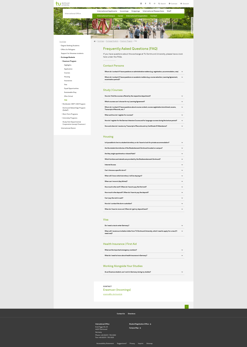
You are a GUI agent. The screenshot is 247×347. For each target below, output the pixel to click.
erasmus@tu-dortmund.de (112, 294)
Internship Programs (70, 118)
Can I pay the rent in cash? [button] (114, 198)
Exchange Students (68, 57)
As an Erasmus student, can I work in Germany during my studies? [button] (128, 272)
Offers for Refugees (68, 49)
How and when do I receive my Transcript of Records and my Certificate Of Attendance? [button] (136, 126)
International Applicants (107, 11)
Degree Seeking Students (70, 46)
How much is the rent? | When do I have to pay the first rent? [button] (126, 187)
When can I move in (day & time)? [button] (116, 181)
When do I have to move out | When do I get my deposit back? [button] (126, 209)
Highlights (67, 65)
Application (68, 69)
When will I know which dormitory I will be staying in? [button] (123, 176)
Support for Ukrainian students (72, 53)
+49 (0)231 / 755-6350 (108, 335)
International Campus (106, 16)
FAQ (65, 100)
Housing (67, 77)
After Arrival (68, 96)
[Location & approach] (145, 3)
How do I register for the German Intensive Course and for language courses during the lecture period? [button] (141, 120)
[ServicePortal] (150, 3)
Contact (153, 16)
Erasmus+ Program (69, 61)
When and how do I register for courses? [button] (119, 115)
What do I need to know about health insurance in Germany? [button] (126, 255)
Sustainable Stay (70, 92)
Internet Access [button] (110, 165)
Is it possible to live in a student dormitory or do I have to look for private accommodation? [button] (137, 142)
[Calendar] (141, 3)
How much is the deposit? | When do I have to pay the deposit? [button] (127, 192)
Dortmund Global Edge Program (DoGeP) (74, 109)
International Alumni (68, 128)
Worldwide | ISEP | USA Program (74, 104)
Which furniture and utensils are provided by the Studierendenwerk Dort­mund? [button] (133, 159)
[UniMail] (154, 3)
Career (120, 16)
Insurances (68, 81)
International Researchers (153, 11)
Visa (65, 84)
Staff (169, 11)
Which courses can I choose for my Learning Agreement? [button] (125, 101)
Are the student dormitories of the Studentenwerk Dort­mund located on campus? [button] (133, 148)
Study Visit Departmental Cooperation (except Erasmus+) (74, 123)
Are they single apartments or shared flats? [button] (120, 154)
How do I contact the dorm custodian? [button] (118, 203)
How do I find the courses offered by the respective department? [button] (128, 96)
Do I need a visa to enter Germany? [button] (117, 225)
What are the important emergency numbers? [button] (121, 250)
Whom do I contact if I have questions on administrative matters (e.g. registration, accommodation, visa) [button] (141, 71)
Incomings (124, 11)
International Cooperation (137, 16)
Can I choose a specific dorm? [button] (115, 170)
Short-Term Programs (70, 114)
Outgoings (135, 11)
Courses (67, 73)
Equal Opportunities (71, 88)
